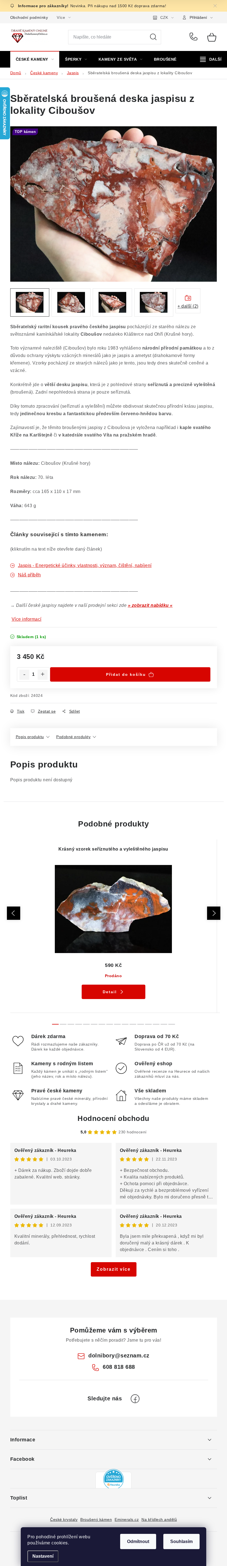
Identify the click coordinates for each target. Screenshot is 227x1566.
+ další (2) (187, 306)
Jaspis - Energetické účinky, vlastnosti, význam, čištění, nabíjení (85, 565)
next (213, 913)
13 (156, 1024)
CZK (164, 17)
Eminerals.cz (127, 1519)
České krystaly (64, 1519)
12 (148, 1024)
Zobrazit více (114, 1269)
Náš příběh (29, 575)
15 (171, 1024)
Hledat (153, 37)
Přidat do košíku (126, 674)
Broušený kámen (96, 1519)
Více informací (27, 619)
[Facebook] (135, 1398)
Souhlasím (181, 1541)
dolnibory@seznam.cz (118, 1355)
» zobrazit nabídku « (150, 605)
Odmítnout (138, 1541)
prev (13, 913)
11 (140, 1024)
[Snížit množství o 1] (24, 675)
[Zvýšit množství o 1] (43, 675)
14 (164, 1024)
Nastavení (42, 1556)
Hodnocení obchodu (113, 1118)
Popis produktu (30, 737)
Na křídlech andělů (159, 1519)
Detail (110, 992)
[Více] (211, 59)
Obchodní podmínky (29, 17)
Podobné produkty (73, 737)
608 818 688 (194, 37)
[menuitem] (35, 59)
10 (133, 1024)
